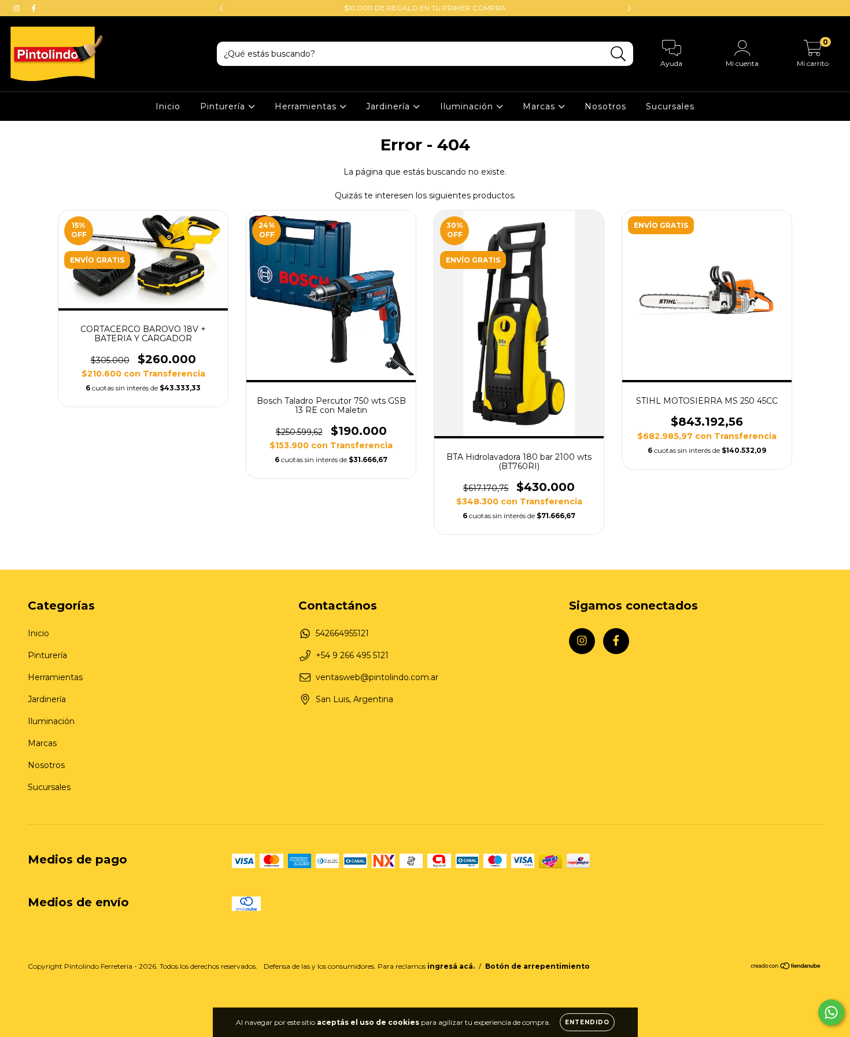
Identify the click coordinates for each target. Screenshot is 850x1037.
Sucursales (670, 106)
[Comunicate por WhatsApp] (831, 1012)
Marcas (540, 106)
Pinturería (224, 106)
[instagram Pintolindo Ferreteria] (17, 8)
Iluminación (468, 106)
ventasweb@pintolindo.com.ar (377, 677)
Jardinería (389, 106)
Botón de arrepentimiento (537, 966)
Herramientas (307, 106)
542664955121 (342, 633)
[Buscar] (618, 54)
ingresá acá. (451, 966)
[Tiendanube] (786, 967)
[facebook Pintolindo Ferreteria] (33, 8)
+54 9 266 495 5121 (352, 655)
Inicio (168, 106)
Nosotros (605, 106)
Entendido (587, 1022)
